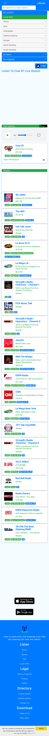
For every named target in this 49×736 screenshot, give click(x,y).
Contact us (24, 703)
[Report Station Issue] (44, 159)
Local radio (8, 17)
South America (9, 50)
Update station (24, 698)
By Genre (7, 54)
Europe (6, 40)
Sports (24, 654)
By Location (8, 12)
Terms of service (24, 674)
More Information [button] (11, 159)
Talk (24, 659)
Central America (10, 35)
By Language (8, 59)
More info (31, 733)
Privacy (24, 678)
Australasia (8, 31)
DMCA (24, 683)
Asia (5, 26)
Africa (6, 21)
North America (9, 45)
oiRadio (41, 3)
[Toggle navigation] (5, 3)
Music (24, 650)
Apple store (24, 713)
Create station (24, 694)
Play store (24, 718)
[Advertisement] (24, 99)
